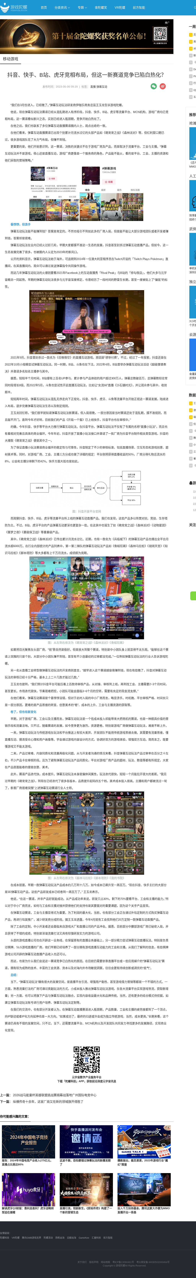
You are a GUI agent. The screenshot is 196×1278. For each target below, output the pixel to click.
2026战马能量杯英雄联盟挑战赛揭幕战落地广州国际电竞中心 (48, 1095)
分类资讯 (61, 7)
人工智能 (62, 18)
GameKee (84, 1237)
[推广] (86, 53)
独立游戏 (94, 18)
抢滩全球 (45, 18)
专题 (81, 7)
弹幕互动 (101, 86)
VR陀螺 (120, 7)
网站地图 (105, 1262)
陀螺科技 (4, 1237)
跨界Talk (45, 29)
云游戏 (109, 18)
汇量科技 (96, 1237)
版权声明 (93, 1262)
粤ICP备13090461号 (123, 1262)
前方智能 (139, 7)
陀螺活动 (48, 1237)
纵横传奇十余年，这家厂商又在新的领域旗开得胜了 (41, 1101)
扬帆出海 (60, 1237)
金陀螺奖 (101, 7)
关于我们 (82, 1262)
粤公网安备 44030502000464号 (153, 1262)
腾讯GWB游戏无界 (31, 1237)
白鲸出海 (71, 1237)
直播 (93, 86)
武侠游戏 (78, 18)
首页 (44, 7)
